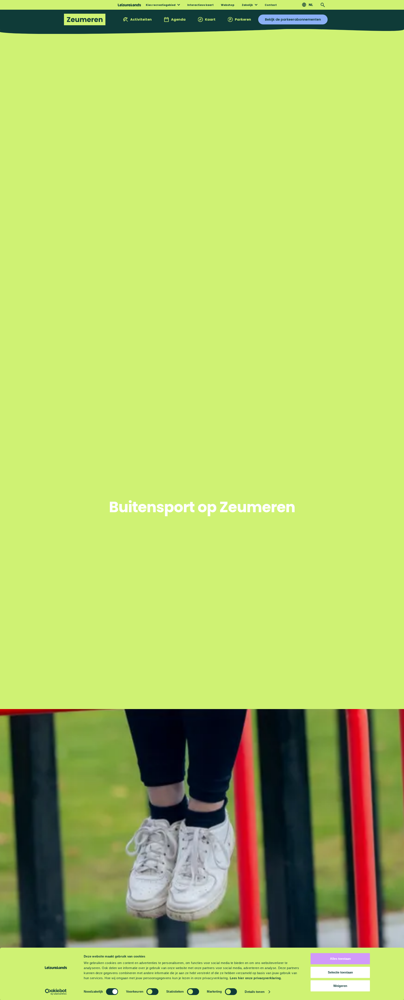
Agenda (178, 19)
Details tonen (254, 991)
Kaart (210, 19)
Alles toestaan (340, 958)
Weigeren (340, 986)
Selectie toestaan (340, 972)
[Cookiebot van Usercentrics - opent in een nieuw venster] (55, 992)
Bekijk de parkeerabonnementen (293, 19)
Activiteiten (141, 19)
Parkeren (243, 19)
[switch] (152, 991)
